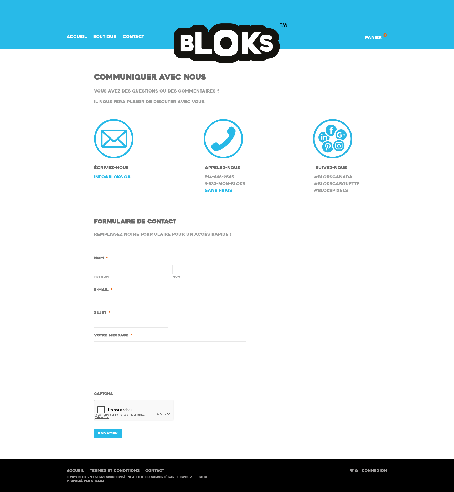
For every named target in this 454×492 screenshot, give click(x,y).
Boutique (104, 37)
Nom (101, 258)
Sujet (102, 313)
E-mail (103, 290)
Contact (133, 37)
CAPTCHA (103, 394)
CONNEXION (374, 471)
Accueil (77, 37)
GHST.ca (98, 481)
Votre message (113, 335)
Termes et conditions (115, 471)
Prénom (101, 277)
